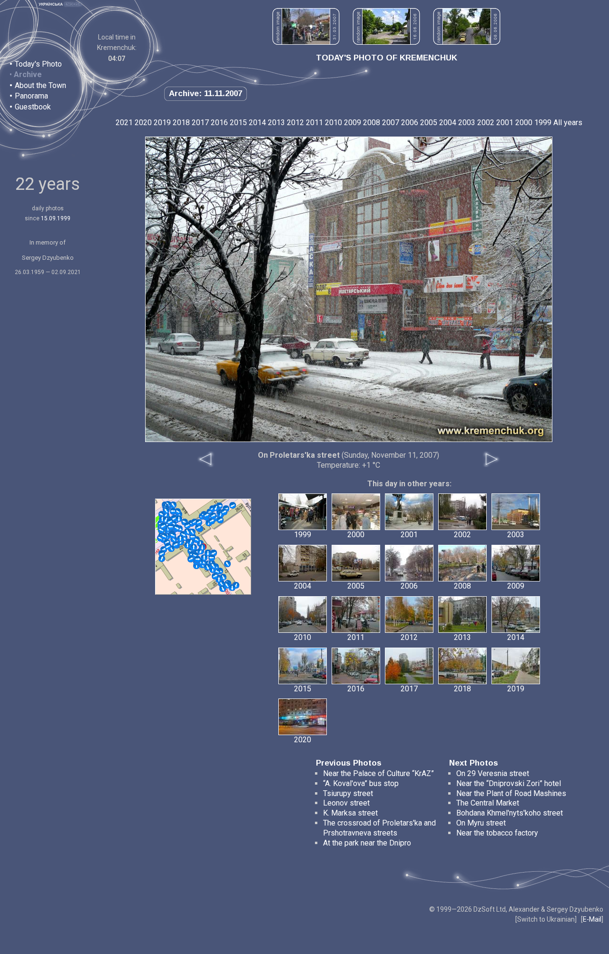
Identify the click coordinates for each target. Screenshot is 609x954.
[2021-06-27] (166, 510)
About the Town (40, 85)
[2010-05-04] (207, 567)
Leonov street (346, 802)
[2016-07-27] (220, 520)
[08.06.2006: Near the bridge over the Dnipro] (466, 42)
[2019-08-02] (215, 576)
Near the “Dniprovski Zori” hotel (508, 783)
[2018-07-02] (227, 585)
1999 (542, 122)
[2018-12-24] (164, 536)
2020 (143, 122)
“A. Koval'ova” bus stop (361, 783)
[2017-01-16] (202, 547)
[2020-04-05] (168, 546)
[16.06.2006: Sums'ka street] (386, 42)
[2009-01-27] (232, 505)
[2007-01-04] (173, 505)
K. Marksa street (350, 812)
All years (567, 122)
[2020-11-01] (172, 535)
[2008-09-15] (198, 527)
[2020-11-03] (187, 525)
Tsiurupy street (348, 793)
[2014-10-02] (191, 559)
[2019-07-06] (224, 512)
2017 (200, 122)
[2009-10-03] (162, 553)
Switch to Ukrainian (546, 919)
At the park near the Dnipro (367, 842)
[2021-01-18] (170, 521)
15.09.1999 (55, 218)
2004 (447, 122)
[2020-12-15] (176, 527)
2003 (466, 122)
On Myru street (481, 822)
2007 (390, 122)
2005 (428, 122)
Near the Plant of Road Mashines (511, 793)
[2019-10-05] (216, 507)
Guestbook (33, 106)
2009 (352, 122)
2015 (238, 122)
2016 (219, 122)
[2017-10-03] (211, 521)
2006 (409, 122)
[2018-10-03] (232, 587)
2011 (314, 122)
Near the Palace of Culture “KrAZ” (378, 773)
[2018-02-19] (208, 553)
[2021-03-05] (197, 559)
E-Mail (592, 919)
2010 (333, 122)
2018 (181, 122)
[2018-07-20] (192, 532)
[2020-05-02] (213, 565)
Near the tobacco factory (497, 832)
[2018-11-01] (180, 538)
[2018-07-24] (213, 516)
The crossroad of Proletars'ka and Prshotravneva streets (379, 827)
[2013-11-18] (199, 522)
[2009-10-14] (227, 564)
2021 (124, 122)
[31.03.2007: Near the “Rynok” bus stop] (306, 42)
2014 (257, 122)
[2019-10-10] (193, 547)
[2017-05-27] (173, 511)
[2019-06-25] (179, 518)
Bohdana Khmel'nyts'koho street (509, 812)
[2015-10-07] (211, 557)
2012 (295, 122)
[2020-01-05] (163, 526)
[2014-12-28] (191, 542)
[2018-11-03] (171, 526)
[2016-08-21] (192, 536)
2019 (162, 122)
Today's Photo (38, 64)
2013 (276, 122)
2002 (485, 122)
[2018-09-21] (162, 558)
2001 (504, 122)
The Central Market (487, 802)
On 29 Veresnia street (492, 773)
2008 (371, 122)
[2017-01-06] (206, 515)
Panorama (31, 95)
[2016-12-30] (223, 577)
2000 (523, 122)
